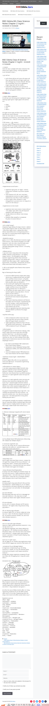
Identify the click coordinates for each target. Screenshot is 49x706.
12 (29, 705)
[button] (24, 705)
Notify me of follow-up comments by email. (14, 686)
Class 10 (39, 148)
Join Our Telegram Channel (38, 705)
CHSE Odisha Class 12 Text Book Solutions (10, 1)
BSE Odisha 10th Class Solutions (17, 11)
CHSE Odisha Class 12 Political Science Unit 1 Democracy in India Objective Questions (41, 97)
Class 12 (39, 152)
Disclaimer (12, 3)
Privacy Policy (4, 3)
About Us (40, 1)
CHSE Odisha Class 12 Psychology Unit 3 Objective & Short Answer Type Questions (42, 59)
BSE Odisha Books (33, 705)
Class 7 (38, 157)
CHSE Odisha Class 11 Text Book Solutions (28, 1)
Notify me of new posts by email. (11, 689)
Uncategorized (40, 163)
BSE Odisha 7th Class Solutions (24, 14)
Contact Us (18, 3)
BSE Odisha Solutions (8, 705)
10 (24, 705)
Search (38, 21)
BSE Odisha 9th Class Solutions (33, 11)
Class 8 (5, 638)
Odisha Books (5, 11)
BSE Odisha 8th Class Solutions (9, 14)
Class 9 (38, 161)
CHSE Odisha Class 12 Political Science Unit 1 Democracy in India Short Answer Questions (41, 78)
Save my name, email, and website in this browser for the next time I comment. (17, 681)
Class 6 (38, 154)
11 (26, 705)
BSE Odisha (12, 701)
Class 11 (39, 150)
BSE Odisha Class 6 (13, 705)
